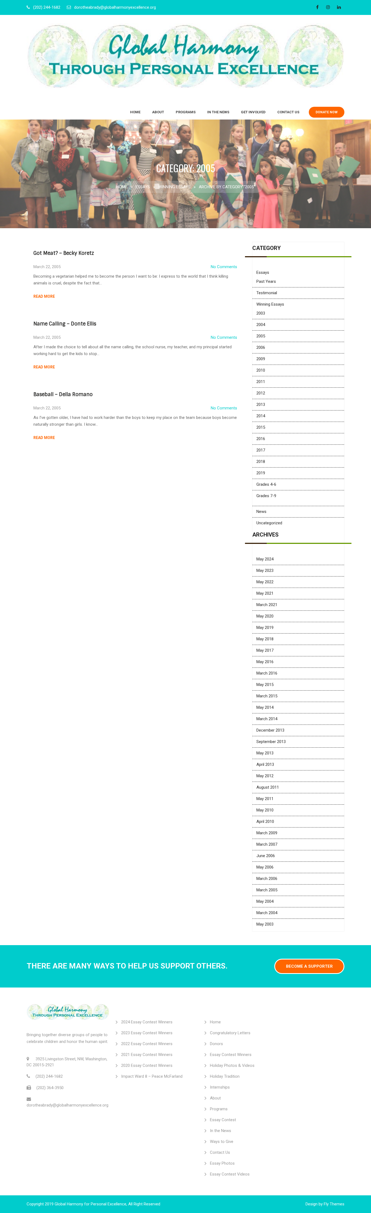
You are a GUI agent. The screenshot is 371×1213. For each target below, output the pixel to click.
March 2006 (266, 878)
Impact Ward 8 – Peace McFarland (152, 1076)
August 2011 (267, 787)
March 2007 (266, 844)
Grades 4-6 (266, 484)
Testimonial (266, 292)
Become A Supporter (309, 966)
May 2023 (264, 570)
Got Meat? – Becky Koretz (63, 253)
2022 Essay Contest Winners (146, 1043)
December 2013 (270, 730)
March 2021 (266, 604)
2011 (260, 381)
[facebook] (317, 7)
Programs (186, 112)
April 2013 (265, 764)
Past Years (266, 281)
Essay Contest (223, 1119)
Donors (216, 1043)
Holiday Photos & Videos (232, 1065)
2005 (260, 336)
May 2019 (264, 627)
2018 (260, 461)
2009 (260, 358)
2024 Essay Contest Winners (146, 1022)
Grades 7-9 (266, 495)
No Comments (224, 266)
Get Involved (253, 112)
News (261, 511)
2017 (260, 450)
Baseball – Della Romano (63, 394)
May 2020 (264, 616)
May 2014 (264, 707)
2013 (260, 404)
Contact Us (288, 112)
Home (135, 112)
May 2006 (264, 867)
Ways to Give (221, 1141)
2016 (260, 438)
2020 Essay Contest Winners (146, 1065)
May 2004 (264, 901)
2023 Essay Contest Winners (146, 1032)
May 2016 (264, 661)
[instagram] (328, 7)
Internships (220, 1087)
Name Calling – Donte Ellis (64, 324)
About (158, 112)
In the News (218, 112)
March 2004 (266, 912)
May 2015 (264, 684)
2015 (260, 427)
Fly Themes (334, 1204)
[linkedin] (339, 7)
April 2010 (265, 821)
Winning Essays (174, 186)
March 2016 (266, 673)
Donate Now (327, 112)
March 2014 (266, 718)
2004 (260, 324)
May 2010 (264, 810)
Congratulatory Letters (230, 1032)
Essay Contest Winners (230, 1054)
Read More (44, 296)
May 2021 (264, 593)
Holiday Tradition (225, 1076)
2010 (260, 370)
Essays (143, 186)
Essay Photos (222, 1163)
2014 (260, 415)
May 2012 (264, 775)
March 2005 (266, 890)
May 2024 (264, 559)
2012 (260, 393)
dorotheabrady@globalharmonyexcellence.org (115, 7)
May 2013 (264, 753)
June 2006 (265, 855)
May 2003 (264, 924)
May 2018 (264, 639)
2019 (260, 473)
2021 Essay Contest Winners (146, 1054)
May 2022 (264, 581)
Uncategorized (269, 523)
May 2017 (264, 650)
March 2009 (266, 832)
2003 (260, 313)
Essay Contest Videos (230, 1174)
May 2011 (264, 798)
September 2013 (271, 741)
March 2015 (266, 696)
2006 (260, 347)
